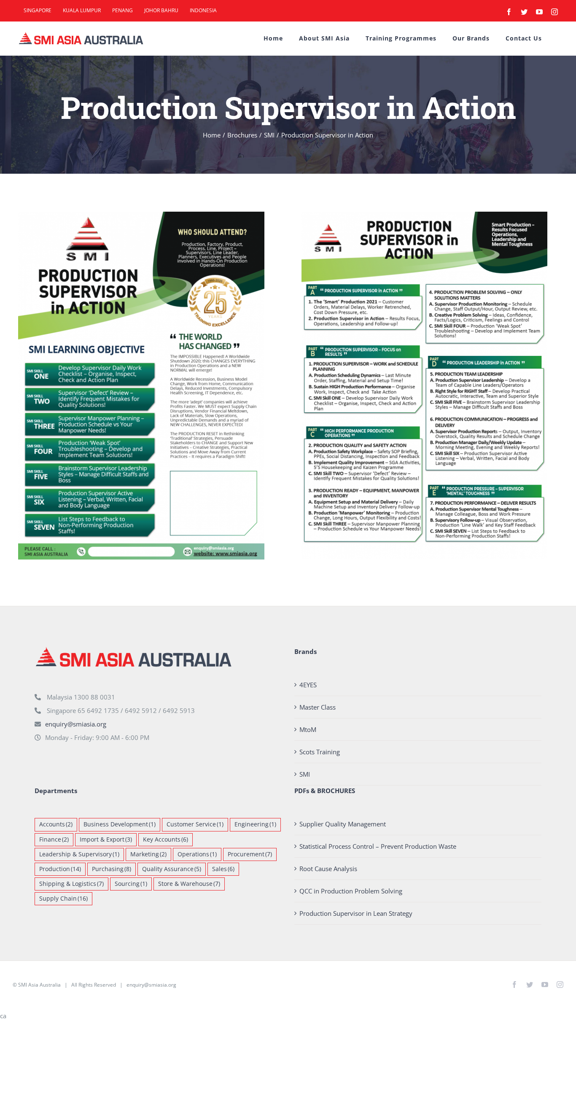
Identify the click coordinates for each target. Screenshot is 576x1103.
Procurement (250, 854)
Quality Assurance (171, 869)
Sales (223, 869)
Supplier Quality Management (342, 824)
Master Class (317, 707)
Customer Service (195, 824)
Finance (54, 839)
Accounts (56, 824)
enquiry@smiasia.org (75, 724)
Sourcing (131, 884)
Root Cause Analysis (328, 868)
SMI (304, 774)
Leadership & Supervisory (79, 854)
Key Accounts (165, 839)
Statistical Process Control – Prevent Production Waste (377, 846)
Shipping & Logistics (71, 884)
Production (60, 869)
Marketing (148, 854)
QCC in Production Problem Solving (350, 891)
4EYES (308, 685)
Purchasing (111, 869)
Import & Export (106, 839)
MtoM (307, 729)
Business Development (119, 824)
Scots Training (319, 752)
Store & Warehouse (189, 884)
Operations (197, 854)
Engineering (255, 824)
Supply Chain (63, 898)
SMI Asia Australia (39, 984)
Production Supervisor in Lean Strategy (355, 913)
